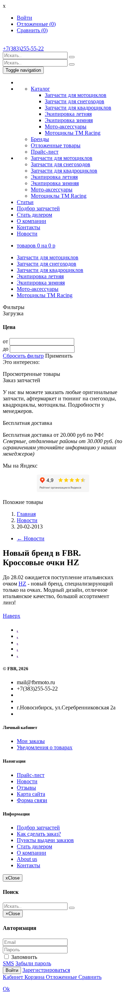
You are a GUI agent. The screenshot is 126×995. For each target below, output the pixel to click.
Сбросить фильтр (23, 356)
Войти (24, 18)
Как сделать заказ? (39, 834)
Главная (26, 514)
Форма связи (32, 800)
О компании (31, 221)
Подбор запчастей (38, 208)
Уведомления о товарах (44, 747)
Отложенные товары (55, 145)
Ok (6, 989)
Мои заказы (31, 741)
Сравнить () (32, 30)
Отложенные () (36, 24)
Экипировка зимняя (69, 120)
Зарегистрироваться (46, 970)
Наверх (11, 616)
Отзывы (26, 788)
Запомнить (23, 957)
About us (27, 859)
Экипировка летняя (68, 114)
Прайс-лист (44, 152)
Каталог (40, 89)
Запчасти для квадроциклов (78, 108)
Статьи (25, 202)
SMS (8, 963)
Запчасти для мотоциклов (75, 95)
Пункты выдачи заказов (45, 840)
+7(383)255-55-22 (23, 48)
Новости (27, 234)
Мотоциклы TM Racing (72, 133)
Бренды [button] (40, 139)
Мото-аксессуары (65, 126)
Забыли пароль (33, 963)
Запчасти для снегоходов (74, 101)
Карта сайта (31, 794)
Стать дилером (34, 215)
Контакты (28, 227)
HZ (22, 584)
